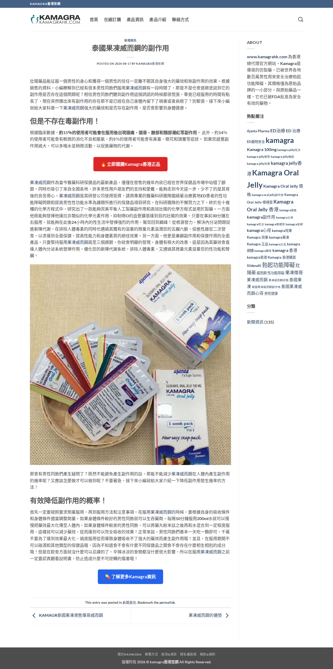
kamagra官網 (294, 224)
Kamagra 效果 (257, 237)
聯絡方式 (180, 19)
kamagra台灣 (284, 217)
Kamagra (288, 63)
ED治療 (277, 130)
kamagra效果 (282, 230)
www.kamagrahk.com (267, 56)
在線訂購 (112, 19)
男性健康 (271, 293)
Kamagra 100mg (262, 149)
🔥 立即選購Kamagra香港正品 (130, 164)
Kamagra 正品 (257, 244)
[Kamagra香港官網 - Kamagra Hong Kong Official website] (56, 19)
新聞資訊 (130, 40)
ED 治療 (293, 130)
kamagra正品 (277, 244)
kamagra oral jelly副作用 (268, 194)
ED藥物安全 (256, 142)
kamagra (280, 140)
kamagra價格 (288, 210)
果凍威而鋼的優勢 (206, 615)
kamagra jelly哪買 (258, 156)
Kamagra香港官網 (150, 63)
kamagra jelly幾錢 (282, 156)
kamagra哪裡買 (275, 224)
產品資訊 (135, 19)
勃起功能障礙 (278, 264)
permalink (167, 602)
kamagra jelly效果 (258, 163)
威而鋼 (262, 273)
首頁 (94, 19)
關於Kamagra (130, 654)
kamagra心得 (259, 230)
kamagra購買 (263, 250)
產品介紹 (157, 19)
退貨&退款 (169, 654)
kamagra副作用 (261, 217)
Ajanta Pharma (258, 131)
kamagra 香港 (284, 250)
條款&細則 (207, 654)
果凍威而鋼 (136, 87)
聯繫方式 (151, 654)
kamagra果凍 (279, 237)
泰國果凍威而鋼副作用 (266, 286)
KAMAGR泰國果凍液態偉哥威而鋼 (70, 615)
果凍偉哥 (294, 272)
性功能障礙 (275, 273)
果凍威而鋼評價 (278, 280)
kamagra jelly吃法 (288, 150)
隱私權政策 (188, 654)
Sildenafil (254, 266)
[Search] (300, 19)
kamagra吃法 (255, 224)
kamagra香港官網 (164, 662)
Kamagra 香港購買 (282, 257)
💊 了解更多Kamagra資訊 (130, 576)
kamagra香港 (257, 257)
